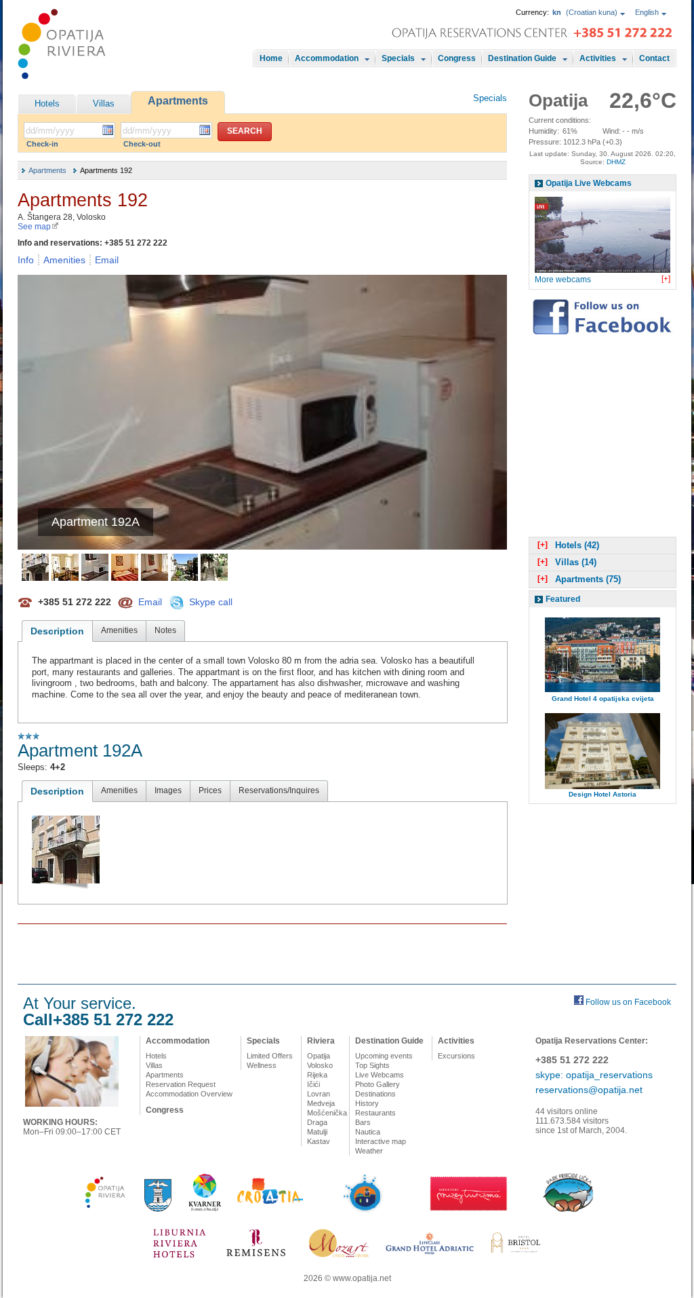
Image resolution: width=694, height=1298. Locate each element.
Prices (210, 790)
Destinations (375, 1094)
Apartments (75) (579, 579)
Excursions (456, 1056)
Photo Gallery (377, 1084)
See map (34, 226)
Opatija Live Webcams (589, 183)
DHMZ (616, 162)
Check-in (42, 144)
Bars (363, 1122)
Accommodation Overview (189, 1094)
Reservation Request (181, 1084)
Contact (654, 58)
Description (57, 631)
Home (271, 58)
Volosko (320, 1065)
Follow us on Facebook (628, 1002)
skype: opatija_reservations (594, 1074)
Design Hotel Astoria (602, 794)
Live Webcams (379, 1075)
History (367, 1103)
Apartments (178, 101)
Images (168, 790)
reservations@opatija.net (588, 1089)
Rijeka (317, 1075)
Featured (563, 599)
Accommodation (327, 58)
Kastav (318, 1141)
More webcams (563, 279)
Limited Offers (270, 1056)
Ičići (313, 1084)
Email (107, 259)
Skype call (210, 601)
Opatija (318, 1056)
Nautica (367, 1132)
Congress (457, 58)
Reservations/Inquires (279, 790)
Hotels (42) (568, 545)
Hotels (47, 103)
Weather (369, 1151)
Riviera (321, 1041)
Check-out (142, 144)
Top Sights (372, 1065)
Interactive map (380, 1141)
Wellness (262, 1065)
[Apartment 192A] (35, 567)
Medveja (321, 1103)
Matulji (317, 1132)
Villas (104, 103)
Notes (165, 630)
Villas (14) (567, 562)
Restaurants (375, 1113)
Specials (398, 58)
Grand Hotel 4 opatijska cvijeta (603, 698)
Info (26, 259)
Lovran (318, 1094)
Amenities (64, 259)
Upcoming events (384, 1056)
